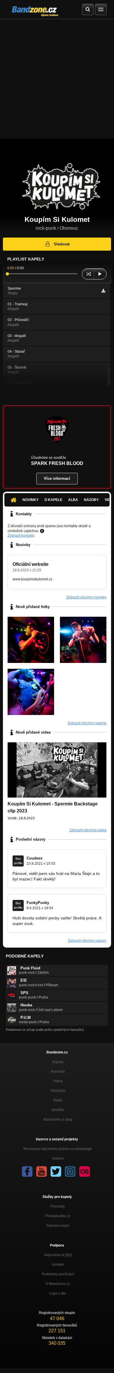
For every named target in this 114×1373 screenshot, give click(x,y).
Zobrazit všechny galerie (87, 723)
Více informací (57, 478)
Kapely (57, 1062)
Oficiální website (31, 564)
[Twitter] (56, 1171)
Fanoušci (58, 1091)
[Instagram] (70, 1171)
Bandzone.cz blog (58, 1119)
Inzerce (58, 1158)
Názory (91, 500)
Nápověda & (58, 1255)
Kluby (57, 1100)
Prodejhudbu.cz (57, 1216)
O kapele (53, 500)
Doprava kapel (58, 1226)
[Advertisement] (57, 78)
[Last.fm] (84, 1171)
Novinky (31, 500)
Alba (73, 500)
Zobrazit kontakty (21, 536)
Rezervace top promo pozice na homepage (57, 1149)
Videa (58, 1081)
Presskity (58, 1206)
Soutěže (57, 1110)
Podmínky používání (58, 1274)
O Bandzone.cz (58, 1284)
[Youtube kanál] (41, 1171)
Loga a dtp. (58, 1293)
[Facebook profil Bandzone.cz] (27, 1171)
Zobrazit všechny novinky (86, 597)
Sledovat (62, 244)
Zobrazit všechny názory (87, 941)
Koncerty (58, 1071)
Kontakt (58, 1265)
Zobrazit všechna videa (88, 830)
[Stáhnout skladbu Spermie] (103, 291)
